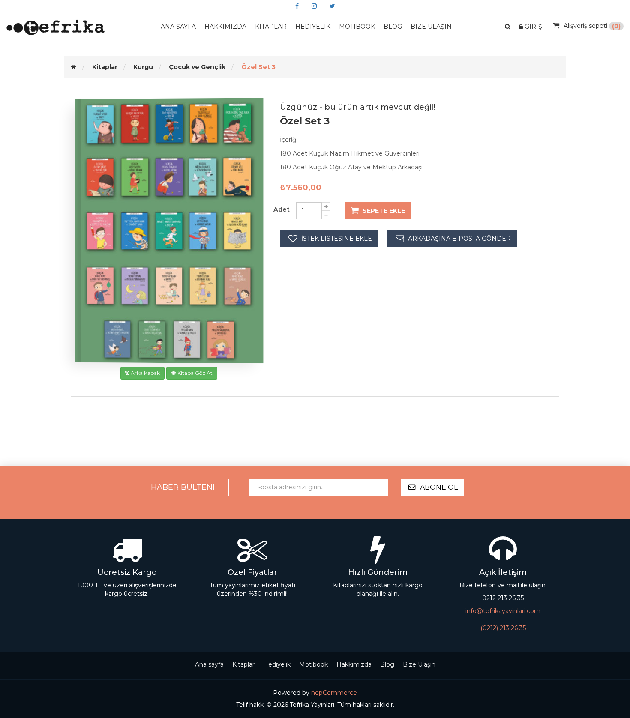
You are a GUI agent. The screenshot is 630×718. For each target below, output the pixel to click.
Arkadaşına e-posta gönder (459, 238)
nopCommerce (334, 693)
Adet (281, 209)
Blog (387, 664)
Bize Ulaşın (431, 26)
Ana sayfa (178, 26)
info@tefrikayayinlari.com (502, 611)
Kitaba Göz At (194, 373)
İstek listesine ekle (336, 238)
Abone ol (439, 487)
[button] (508, 27)
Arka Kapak (144, 373)
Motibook (357, 26)
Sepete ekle (384, 211)
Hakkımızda (225, 26)
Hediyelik (312, 26)
